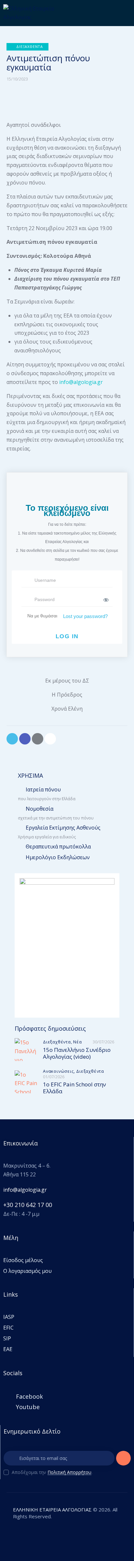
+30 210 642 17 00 (27, 1205)
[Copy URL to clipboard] (50, 738)
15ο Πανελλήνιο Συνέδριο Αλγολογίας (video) (77, 1053)
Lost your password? (85, 616)
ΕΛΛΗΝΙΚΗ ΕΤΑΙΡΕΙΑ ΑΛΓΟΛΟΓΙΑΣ (52, 1509)
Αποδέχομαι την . (52, 1472)
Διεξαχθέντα (90, 1071)
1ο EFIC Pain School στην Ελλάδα (74, 1088)
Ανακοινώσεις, (59, 1071)
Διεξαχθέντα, (58, 1042)
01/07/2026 (53, 1077)
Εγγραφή (123, 1460)
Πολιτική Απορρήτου (69, 1472)
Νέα (77, 1042)
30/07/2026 (103, 1042)
